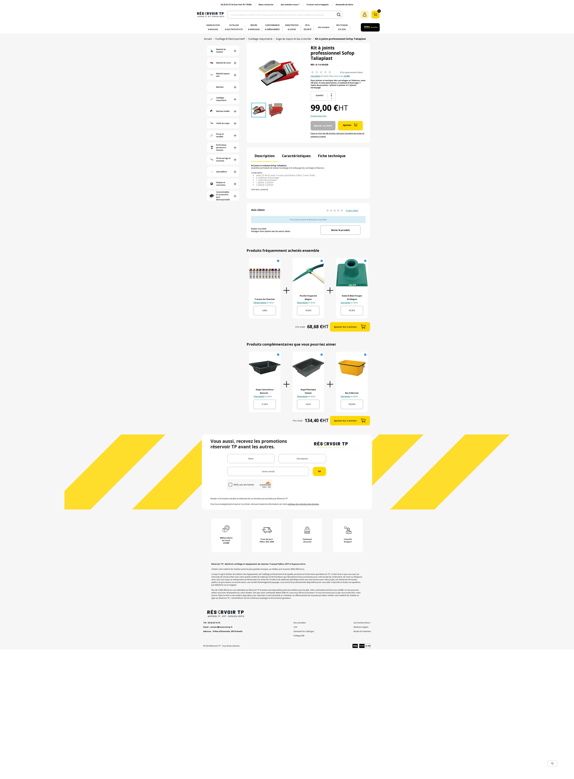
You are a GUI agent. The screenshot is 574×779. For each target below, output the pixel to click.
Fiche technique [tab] (332, 155)
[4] (325, 72)
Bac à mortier (352, 393)
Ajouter (347, 125)
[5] (330, 72)
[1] (312, 72)
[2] (317, 72)
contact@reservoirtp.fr (221, 627)
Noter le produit (340, 230)
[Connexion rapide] (365, 15)
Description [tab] (265, 155)
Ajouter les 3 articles (345, 326)
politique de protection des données (303, 504)
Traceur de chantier (265, 299)
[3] (321, 72)
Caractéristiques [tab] (296, 155)
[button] (552, 763)
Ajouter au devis (323, 125)
